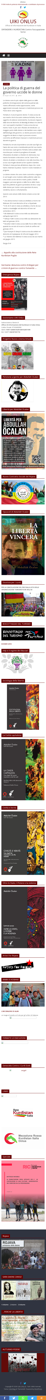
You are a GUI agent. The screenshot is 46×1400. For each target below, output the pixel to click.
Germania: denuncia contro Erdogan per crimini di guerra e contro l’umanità (19, 266)
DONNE (6, 84)
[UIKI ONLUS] (3, 55)
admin (20, 95)
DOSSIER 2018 (6, 644)
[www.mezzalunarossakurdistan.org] (9, 1096)
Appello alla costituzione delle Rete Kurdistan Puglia (18, 254)
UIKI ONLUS (23, 21)
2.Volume (13, 1305)
